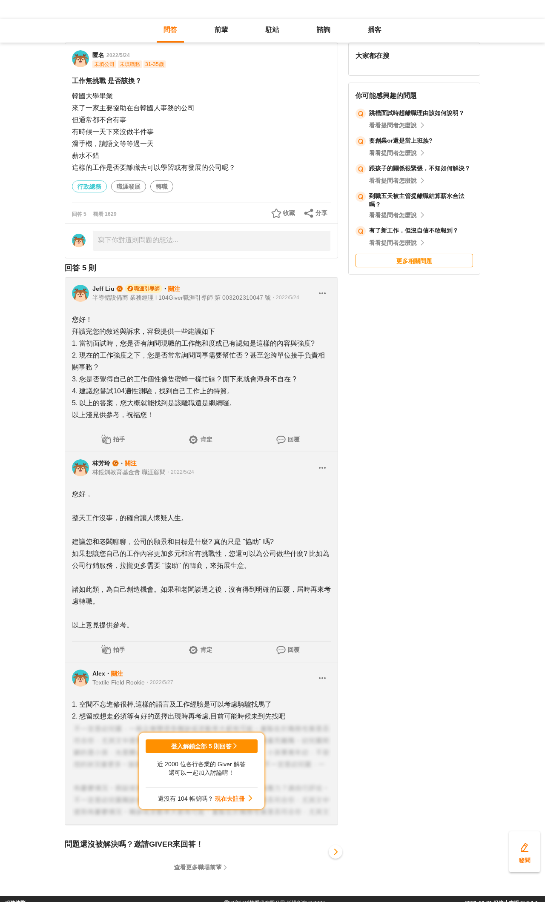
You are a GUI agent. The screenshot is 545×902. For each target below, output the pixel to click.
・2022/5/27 (159, 682)
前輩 (221, 29)
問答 (170, 29)
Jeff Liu (103, 288)
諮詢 (323, 29)
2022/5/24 (118, 55)
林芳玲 (101, 463)
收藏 (289, 212)
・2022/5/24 (285, 298)
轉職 (162, 186)
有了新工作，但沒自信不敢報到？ (414, 230)
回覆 (294, 439)
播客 (375, 29)
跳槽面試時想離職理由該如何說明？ (417, 112)
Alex (98, 673)
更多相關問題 (414, 261)
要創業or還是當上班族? (401, 140)
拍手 (119, 439)
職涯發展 (129, 186)
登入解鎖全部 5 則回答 (201, 746)
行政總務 (89, 186)
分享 (321, 212)
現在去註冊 (230, 798)
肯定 (206, 439)
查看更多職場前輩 (198, 867)
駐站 (272, 29)
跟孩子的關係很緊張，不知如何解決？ (419, 168)
